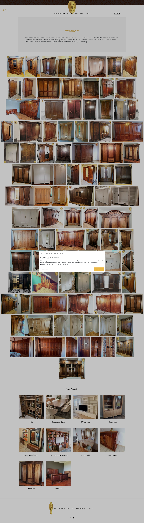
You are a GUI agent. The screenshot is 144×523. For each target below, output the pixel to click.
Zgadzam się (98, 269)
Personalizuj (45, 269)
